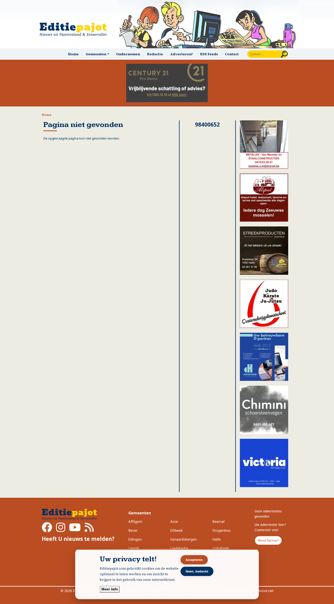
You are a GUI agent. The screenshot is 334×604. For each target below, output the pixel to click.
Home (73, 54)
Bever (133, 530)
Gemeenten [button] (96, 54)
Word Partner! (268, 540)
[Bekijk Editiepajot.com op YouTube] (75, 529)
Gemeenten (139, 513)
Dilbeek (176, 530)
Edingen (135, 539)
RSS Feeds (209, 54)
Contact (232, 54)
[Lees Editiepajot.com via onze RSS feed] (89, 529)
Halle (216, 539)
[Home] (74, 29)
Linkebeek (220, 548)
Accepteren (194, 560)
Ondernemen (128, 54)
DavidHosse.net (261, 590)
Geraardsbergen (183, 539)
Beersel (218, 521)
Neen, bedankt (197, 571)
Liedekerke (179, 548)
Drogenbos (221, 530)
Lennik (133, 548)
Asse (174, 521)
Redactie (155, 54)
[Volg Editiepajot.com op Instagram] (60, 529)
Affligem (135, 521)
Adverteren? (181, 54)
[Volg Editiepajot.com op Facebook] (47, 529)
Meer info (109, 589)
